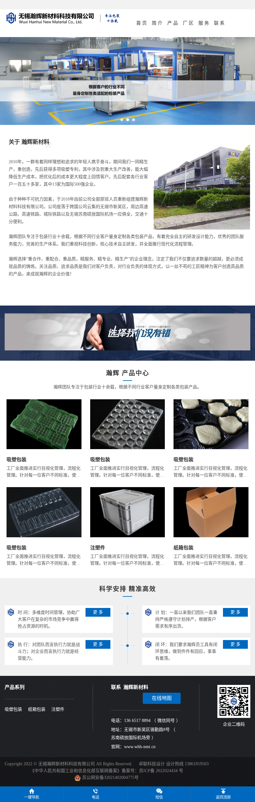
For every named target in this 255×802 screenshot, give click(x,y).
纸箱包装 (36, 709)
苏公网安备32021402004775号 (110, 777)
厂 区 (188, 23)
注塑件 (57, 709)
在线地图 (162, 698)
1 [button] (121, 121)
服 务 (203, 23)
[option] (127, 81)
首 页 (141, 23)
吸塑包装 (13, 709)
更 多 (98, 612)
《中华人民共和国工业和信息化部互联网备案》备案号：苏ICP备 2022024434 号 (106, 770)
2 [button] (127, 121)
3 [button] (133, 121)
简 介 (157, 23)
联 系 (219, 23)
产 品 (172, 23)
